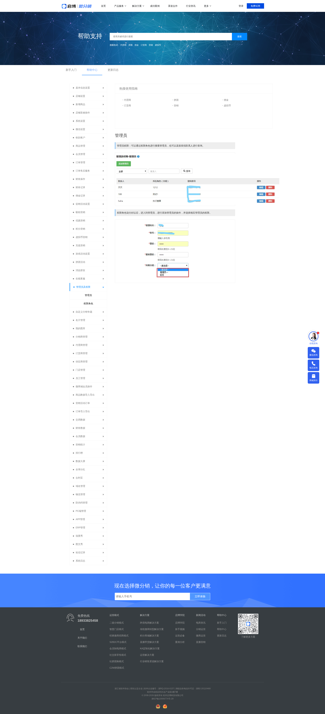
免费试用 (255, 6)
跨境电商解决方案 (149, 622)
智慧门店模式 (117, 629)
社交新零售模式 (118, 655)
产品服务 (119, 6)
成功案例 (155, 6)
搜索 (239, 36)
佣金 (137, 45)
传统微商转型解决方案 (152, 629)
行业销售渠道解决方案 (152, 661)
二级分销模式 (117, 622)
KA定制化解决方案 (150, 648)
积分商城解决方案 (149, 635)
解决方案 (137, 6)
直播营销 (200, 642)
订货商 (144, 45)
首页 (103, 6)
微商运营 (200, 635)
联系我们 (82, 646)
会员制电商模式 (118, 648)
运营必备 (180, 635)
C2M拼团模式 (117, 667)
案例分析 (180, 642)
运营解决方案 (147, 655)
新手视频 (180, 629)
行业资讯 (191, 6)
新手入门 (71, 69)
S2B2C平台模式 (118, 642)
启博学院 (180, 622)
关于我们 (82, 637)
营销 (151, 45)
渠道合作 (173, 6)
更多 (206, 6)
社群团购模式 (117, 661)
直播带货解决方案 (149, 642)
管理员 (88, 295)
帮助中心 (92, 69)
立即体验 (200, 596)
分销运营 (200, 629)
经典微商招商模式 (119, 635)
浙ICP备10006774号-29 (162, 699)
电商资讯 (200, 622)
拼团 (130, 45)
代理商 (123, 45)
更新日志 (113, 69)
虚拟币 (158, 45)
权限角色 (88, 303)
